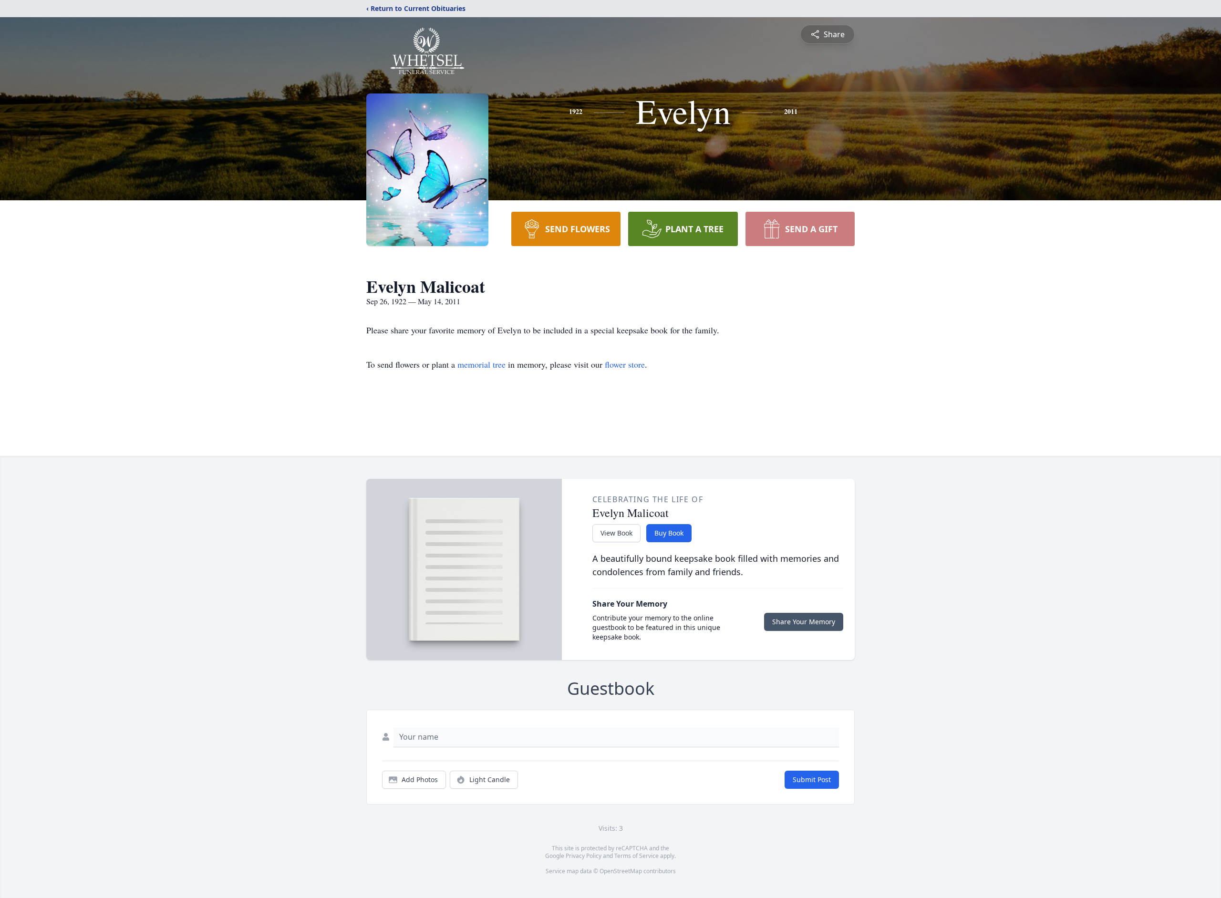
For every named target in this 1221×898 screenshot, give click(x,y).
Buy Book (668, 532)
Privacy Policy (583, 856)
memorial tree (481, 364)
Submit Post (812, 779)
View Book (616, 532)
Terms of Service (636, 856)
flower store (625, 364)
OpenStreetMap (621, 871)
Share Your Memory (803, 621)
